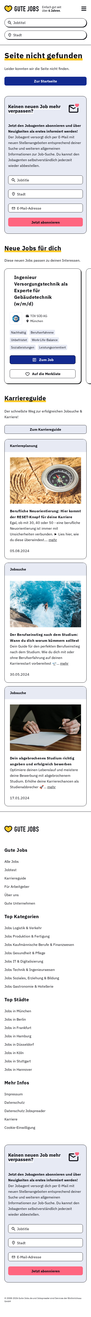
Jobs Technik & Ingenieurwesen (29, 969)
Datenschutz (14, 1102)
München (36, 321)
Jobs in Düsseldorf (19, 1044)
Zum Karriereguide (45, 429)
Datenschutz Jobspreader (25, 1111)
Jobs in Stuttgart (17, 1061)
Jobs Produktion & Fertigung (26, 936)
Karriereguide (15, 878)
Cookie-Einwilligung (19, 1127)
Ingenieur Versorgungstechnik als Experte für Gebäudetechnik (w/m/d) (41, 290)
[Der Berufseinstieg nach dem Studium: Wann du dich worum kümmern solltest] (45, 604)
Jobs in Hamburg (17, 1036)
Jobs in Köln (14, 1053)
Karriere (10, 1119)
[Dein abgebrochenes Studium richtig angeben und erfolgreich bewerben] (45, 727)
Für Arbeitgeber (16, 886)
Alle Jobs (11, 861)
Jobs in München (17, 1011)
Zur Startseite (45, 81)
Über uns (11, 895)
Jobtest (10, 870)
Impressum (13, 1094)
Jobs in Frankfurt (17, 1027)
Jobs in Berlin (15, 1019)
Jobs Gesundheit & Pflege (24, 953)
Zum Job (46, 360)
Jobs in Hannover (18, 1069)
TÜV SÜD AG (38, 316)
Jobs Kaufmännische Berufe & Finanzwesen (39, 944)
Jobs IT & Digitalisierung (23, 961)
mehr (53, 540)
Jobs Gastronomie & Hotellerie (28, 986)
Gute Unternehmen (19, 903)
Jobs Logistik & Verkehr (23, 928)
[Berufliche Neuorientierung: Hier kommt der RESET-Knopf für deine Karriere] (45, 480)
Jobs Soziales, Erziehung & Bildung (31, 978)
